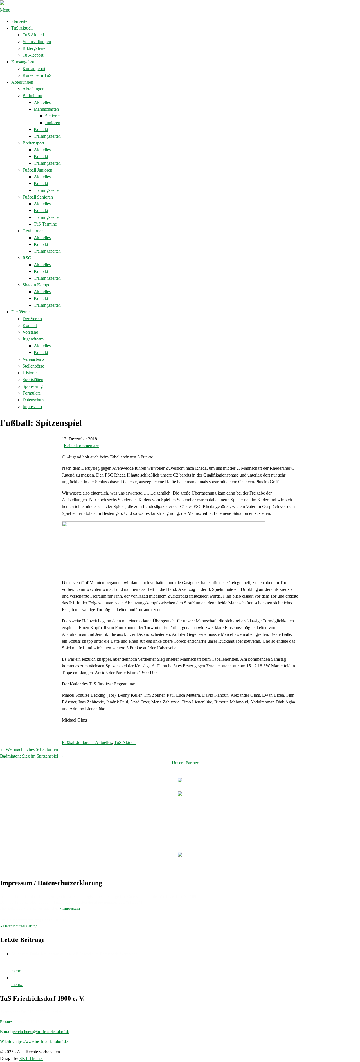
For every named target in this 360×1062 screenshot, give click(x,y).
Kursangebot (22, 61)
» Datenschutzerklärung (18, 926)
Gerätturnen (33, 230)
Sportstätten (32, 379)
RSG (27, 257)
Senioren (53, 115)
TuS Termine (45, 224)
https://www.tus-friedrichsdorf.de (41, 1041)
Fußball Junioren (37, 170)
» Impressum (69, 908)
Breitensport (33, 143)
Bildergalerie (33, 48)
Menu (5, 10)
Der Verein (21, 312)
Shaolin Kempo (36, 284)
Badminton (32, 95)
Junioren (52, 122)
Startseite (19, 21)
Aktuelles (42, 102)
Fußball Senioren (37, 197)
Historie (29, 372)
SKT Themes (31, 1058)
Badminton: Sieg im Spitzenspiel (32, 756)
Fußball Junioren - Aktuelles (87, 742)
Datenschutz (33, 399)
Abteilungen (22, 82)
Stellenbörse (33, 366)
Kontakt (41, 129)
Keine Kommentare (81, 445)
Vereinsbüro (33, 359)
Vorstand (30, 332)
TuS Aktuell (22, 28)
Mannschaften (46, 109)
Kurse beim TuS (36, 75)
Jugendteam (33, 339)
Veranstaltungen (36, 41)
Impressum (32, 406)
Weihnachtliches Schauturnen (29, 749)
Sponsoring (32, 386)
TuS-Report (32, 55)
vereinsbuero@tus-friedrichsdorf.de (41, 1032)
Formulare (31, 393)
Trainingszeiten (47, 136)
